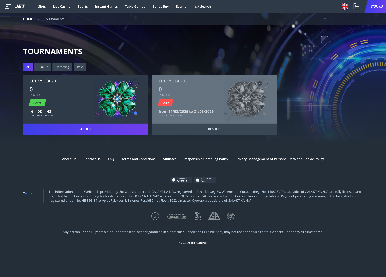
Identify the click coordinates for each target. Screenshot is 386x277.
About (85, 129)
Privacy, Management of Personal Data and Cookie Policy (279, 159)
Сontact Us (92, 159)
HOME (28, 19)
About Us (69, 159)
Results (214, 129)
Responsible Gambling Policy (206, 159)
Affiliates (170, 159)
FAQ (111, 159)
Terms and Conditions (138, 159)
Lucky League (44, 81)
